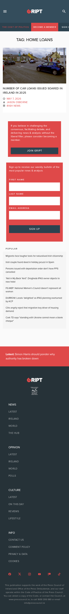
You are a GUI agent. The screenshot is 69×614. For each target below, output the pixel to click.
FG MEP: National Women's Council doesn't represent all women (33, 290)
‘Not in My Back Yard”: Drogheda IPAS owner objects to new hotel (33, 280)
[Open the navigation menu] (5, 11)
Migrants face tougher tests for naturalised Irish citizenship (34, 256)
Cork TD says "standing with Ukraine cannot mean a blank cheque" (34, 319)
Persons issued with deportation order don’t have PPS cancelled (32, 270)
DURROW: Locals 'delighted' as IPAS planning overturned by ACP (34, 300)
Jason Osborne (17, 102)
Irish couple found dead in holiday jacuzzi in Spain (30, 262)
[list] (34, 419)
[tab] (15, 27)
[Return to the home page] (34, 380)
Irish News (14, 105)
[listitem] (34, 411)
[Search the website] (64, 11)
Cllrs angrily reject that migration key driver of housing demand (32, 309)
